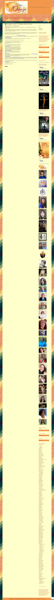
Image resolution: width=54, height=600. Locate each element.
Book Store (33, 7)
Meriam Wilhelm (41, 537)
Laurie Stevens (40, 515)
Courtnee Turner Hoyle (42, 465)
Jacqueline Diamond (41, 489)
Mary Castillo (40, 531)
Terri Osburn (40, 574)
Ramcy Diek (40, 559)
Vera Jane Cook (41, 576)
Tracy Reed (40, 575)
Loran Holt (40, 525)
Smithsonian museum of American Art (18, 57)
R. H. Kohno (40, 556)
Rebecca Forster (41, 561)
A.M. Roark (40, 448)
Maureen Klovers (41, 532)
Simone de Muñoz (41, 566)
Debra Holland (40, 471)
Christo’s (36, 57)
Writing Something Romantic (42, 578)
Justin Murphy (40, 507)
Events (37, 7)
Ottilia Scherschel (41, 582)
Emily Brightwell (41, 480)
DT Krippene (40, 477)
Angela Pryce (40, 456)
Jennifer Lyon (40, 498)
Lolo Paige (40, 524)
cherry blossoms (29, 27)
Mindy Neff (40, 539)
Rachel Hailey (40, 557)
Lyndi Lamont (41, 520)
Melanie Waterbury (41, 534)
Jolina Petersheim (41, 503)
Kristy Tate (40, 511)
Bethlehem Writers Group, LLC (42, 459)
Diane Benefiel (40, 474)
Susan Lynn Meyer (41, 569)
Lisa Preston (40, 523)
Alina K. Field (40, 453)
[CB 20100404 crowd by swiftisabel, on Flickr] (8, 37)
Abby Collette (40, 449)
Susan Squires (40, 570)
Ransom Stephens (41, 560)
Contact (46, 7)
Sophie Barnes (40, 567)
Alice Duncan (40, 452)
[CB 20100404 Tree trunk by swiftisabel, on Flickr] (34, 53)
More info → (40, 66)
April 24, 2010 (7, 27)
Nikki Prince (40, 543)
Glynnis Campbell (41, 485)
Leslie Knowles (40, 516)
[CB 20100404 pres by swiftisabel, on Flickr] (7, 56)
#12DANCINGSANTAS (43, 69)
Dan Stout (40, 546)
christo (34, 27)
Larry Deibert (40, 512)
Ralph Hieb (40, 558)
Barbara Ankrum (41, 458)
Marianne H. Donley (41, 530)
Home (30, 7)
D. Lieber (40, 467)
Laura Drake (40, 514)
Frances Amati (40, 483)
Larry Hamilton (40, 513)
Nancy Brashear (41, 541)
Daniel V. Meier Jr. (41, 468)
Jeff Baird (40, 493)
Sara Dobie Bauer (41, 551)
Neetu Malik (40, 542)
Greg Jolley (40, 486)
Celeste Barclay (41, 461)
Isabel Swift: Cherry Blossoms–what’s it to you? (19, 25)
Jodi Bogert (40, 502)
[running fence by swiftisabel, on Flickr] (7, 61)
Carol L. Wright (40, 460)
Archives (21, 27)
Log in (39, 27)
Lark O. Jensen (41, 522)
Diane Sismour (40, 475)
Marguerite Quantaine (41, 529)
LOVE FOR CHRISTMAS (43, 140)
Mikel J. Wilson (40, 538)
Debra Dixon (40, 469)
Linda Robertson (41, 549)
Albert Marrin (40, 451)
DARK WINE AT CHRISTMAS (44, 62)
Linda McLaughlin (41, 519)
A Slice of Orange (13, 27)
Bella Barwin (40, 495)
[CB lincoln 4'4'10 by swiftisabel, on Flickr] (7, 53)
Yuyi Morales (40, 583)
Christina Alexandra (41, 462)
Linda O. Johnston (41, 521)
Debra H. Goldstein (41, 470)
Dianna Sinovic (40, 476)
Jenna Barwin (40, 494)
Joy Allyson (40, 505)
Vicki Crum (40, 577)
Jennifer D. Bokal (41, 497)
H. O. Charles (40, 487)
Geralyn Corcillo (41, 484)
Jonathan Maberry (41, 504)
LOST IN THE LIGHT (42, 114)
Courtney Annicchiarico (41, 466)
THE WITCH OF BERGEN (43, 91)
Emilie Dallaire (40, 479)
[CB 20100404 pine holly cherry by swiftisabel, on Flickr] (21, 35)
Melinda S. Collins (41, 550)
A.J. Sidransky (40, 447)
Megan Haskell (40, 533)
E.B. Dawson (40, 478)
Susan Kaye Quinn (41, 568)
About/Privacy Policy (41, 7)
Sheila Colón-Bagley (41, 565)
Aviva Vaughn (40, 457)
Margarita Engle (41, 528)
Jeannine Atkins (41, 492)
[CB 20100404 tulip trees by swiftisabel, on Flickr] (8, 50)
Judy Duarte (40, 506)
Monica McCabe (41, 540)
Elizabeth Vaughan (41, 547)
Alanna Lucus (40, 450)
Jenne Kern (40, 496)
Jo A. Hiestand (40, 501)
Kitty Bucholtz (40, 510)
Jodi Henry (40, 548)
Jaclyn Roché (40, 488)
